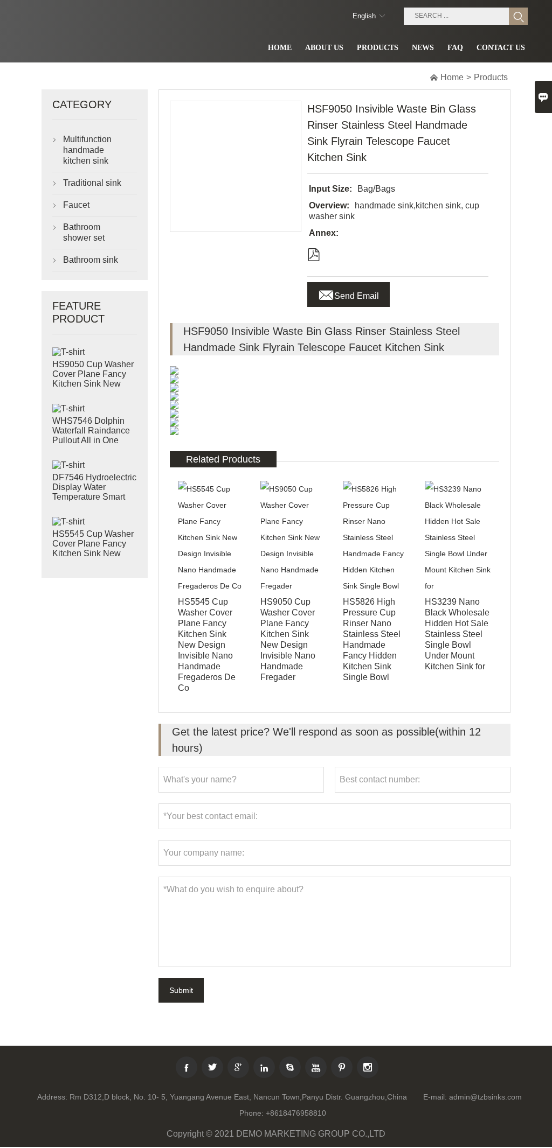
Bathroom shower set (84, 232)
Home (452, 77)
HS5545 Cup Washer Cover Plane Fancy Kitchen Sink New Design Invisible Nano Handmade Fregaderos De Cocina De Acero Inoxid (94, 553)
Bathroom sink (90, 259)
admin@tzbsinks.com (485, 1097)
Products (491, 77)
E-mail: (435, 1097)
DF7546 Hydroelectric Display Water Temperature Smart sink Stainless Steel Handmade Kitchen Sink (94, 497)
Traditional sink (92, 182)
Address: (52, 1097)
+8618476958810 (296, 1113)
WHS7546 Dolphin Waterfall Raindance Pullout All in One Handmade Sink (91, 435)
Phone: (251, 1113)
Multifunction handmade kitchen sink (87, 150)
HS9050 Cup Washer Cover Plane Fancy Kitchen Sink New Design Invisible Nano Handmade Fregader (94, 384)
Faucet (76, 204)
